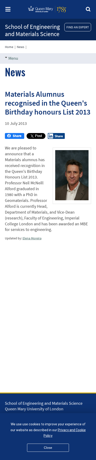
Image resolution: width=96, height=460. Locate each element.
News (20, 47)
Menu (13, 58)
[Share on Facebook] (14, 137)
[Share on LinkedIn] (56, 137)
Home (9, 47)
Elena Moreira (32, 238)
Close (48, 447)
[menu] (8, 10)
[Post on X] (36, 137)
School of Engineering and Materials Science (32, 30)
